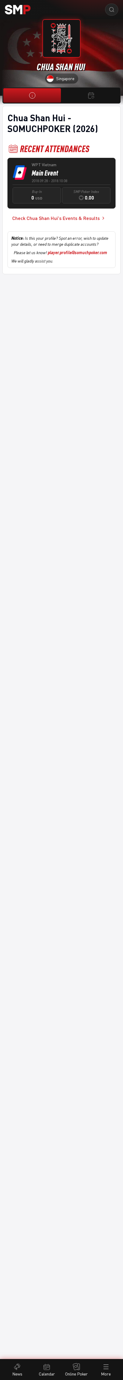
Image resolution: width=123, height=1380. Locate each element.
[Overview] (32, 95)
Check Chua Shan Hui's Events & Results (56, 218)
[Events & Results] (91, 95)
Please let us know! (60, 252)
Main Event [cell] (45, 173)
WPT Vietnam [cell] (44, 164)
